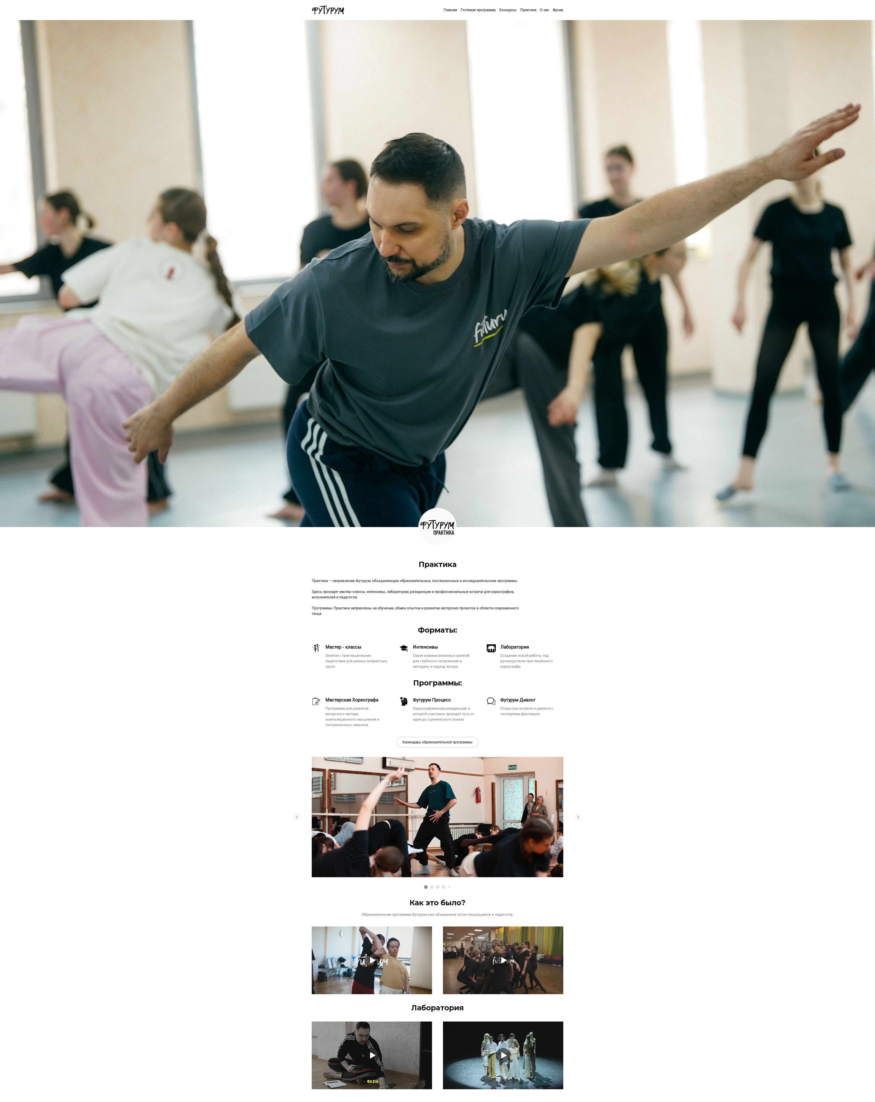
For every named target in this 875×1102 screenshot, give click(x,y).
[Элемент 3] (438, 887)
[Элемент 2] (432, 887)
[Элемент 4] (443, 887)
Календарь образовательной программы (437, 742)
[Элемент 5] (449, 887)
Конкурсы (508, 10)
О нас (544, 10)
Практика (528, 10)
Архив (558, 10)
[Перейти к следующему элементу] (578, 817)
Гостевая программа (478, 10)
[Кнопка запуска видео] (372, 960)
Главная (450, 10)
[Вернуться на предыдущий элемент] (297, 817)
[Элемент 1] (426, 887)
